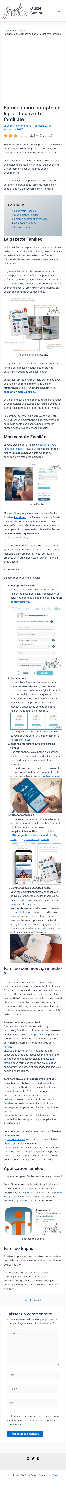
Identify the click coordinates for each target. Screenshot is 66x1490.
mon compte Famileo (22, 904)
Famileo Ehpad (22, 227)
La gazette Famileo (25, 210)
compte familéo (19, 601)
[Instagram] (38, 1458)
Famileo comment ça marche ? (31, 218)
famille (7, 1046)
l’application (24, 835)
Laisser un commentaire (17, 125)
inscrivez (20, 517)
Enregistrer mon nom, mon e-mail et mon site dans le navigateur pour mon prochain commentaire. (33, 1420)
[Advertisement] (33, 70)
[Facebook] (27, 1458)
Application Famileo (25, 222)
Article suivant (33, 1300)
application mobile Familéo (20, 391)
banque (18, 731)
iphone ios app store (36, 839)
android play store (34, 1192)
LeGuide (55, 1475)
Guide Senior (36, 10)
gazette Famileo (23, 912)
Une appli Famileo (14, 283)
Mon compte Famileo (26, 214)
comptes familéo (49, 776)
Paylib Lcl (24, 739)
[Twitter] (33, 1458)
